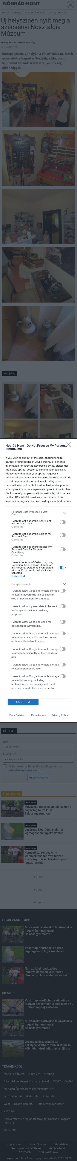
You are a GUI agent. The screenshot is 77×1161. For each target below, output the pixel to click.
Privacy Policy (60, 715)
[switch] (63, 522)
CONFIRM (23, 702)
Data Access (38, 715)
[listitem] (38, 513)
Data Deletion (17, 715)
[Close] (69, 445)
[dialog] (38, 580)
